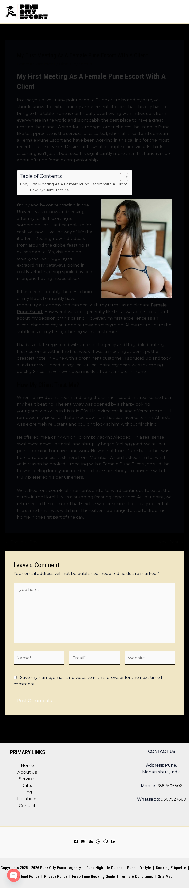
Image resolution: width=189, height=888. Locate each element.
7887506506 (169, 785)
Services (27, 778)
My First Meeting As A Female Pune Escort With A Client (75, 184)
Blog (64, 64)
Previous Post (22, 542)
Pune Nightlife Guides (104, 867)
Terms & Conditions (136, 876)
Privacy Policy (55, 876)
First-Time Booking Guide (93, 876)
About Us (27, 772)
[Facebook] (76, 841)
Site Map (165, 876)
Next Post (171, 542)
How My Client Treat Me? (50, 190)
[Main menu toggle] (178, 11)
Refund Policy (27, 876)
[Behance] (91, 841)
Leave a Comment (36, 64)
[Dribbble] (98, 841)
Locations (27, 798)
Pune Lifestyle (139, 867)
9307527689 (173, 799)
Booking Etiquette (171, 867)
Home (27, 765)
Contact (27, 805)
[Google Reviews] (113, 841)
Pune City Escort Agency (60, 867)
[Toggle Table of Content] (121, 177)
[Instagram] (83, 841)
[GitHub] (105, 841)
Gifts (27, 785)
